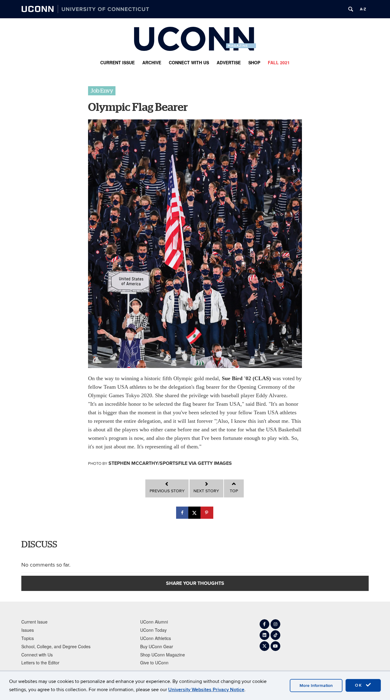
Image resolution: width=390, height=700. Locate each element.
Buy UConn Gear (156, 646)
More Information (316, 685)
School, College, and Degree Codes (55, 646)
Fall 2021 (279, 62)
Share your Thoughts (195, 583)
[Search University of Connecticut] (351, 9)
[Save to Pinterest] (207, 513)
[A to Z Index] (363, 9)
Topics (27, 638)
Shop (254, 62)
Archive (151, 62)
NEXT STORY (206, 491)
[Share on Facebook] (183, 513)
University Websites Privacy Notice (206, 690)
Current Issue (117, 62)
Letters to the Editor (40, 662)
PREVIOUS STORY (167, 491)
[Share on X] (195, 513)
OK (359, 685)
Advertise (229, 62)
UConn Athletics (155, 638)
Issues (27, 630)
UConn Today (153, 630)
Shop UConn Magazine (162, 655)
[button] (101, 90)
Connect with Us (189, 62)
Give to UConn (154, 662)
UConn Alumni (154, 622)
